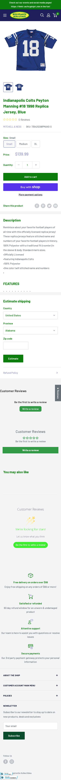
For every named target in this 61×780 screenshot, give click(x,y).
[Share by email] (55, 205)
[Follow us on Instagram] (11, 761)
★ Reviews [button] (58, 393)
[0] (55, 15)
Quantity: (8, 164)
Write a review (30, 408)
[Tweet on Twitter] (49, 205)
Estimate (13, 358)
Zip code (7, 338)
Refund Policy (10, 372)
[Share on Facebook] (37, 205)
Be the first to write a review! (30, 544)
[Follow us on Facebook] (5, 761)
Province (8, 323)
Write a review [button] (30, 450)
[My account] (48, 15)
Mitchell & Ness (12, 126)
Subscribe (14, 735)
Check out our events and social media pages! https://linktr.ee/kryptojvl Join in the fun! (30, 4)
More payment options (30, 194)
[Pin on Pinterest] (43, 205)
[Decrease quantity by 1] (18, 164)
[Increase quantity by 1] (36, 164)
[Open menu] (5, 15)
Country (7, 308)
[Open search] (42, 15)
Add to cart (30, 176)
